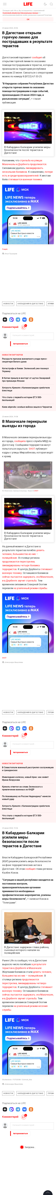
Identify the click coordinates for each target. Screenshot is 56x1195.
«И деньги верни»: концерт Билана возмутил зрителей (25, 1163)
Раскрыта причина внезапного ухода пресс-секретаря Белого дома (24, 360)
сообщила (20, 441)
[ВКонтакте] (24, 319)
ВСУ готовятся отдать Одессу (17, 1148)
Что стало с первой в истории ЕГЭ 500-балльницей (22, 399)
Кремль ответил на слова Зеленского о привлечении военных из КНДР (22, 788)
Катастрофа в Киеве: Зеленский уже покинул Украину (25, 370)
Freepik (4, 249)
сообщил (37, 57)
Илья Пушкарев (11, 254)
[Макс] (11, 319)
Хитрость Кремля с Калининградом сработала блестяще (26, 389)
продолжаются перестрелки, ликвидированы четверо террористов (24, 983)
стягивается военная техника (25, 179)
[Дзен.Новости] (5, 319)
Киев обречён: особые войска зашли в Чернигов (27, 406)
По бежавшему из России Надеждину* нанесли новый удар (26, 798)
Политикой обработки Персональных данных (20, 13)
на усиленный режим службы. (31, 588)
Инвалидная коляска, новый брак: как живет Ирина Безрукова (25, 778)
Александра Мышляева (14, 662)
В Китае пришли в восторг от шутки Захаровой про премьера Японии (26, 379)
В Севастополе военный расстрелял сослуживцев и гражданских (28, 769)
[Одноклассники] (31, 319)
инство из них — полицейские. (27, 975)
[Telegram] (18, 319)
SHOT (32, 448)
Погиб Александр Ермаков (15, 1190)
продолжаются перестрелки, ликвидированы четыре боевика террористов (21, 565)
